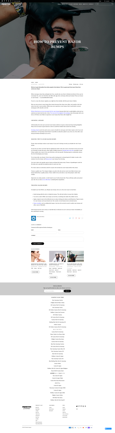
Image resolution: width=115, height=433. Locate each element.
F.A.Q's (71, 4)
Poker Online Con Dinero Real (57, 334)
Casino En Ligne (57, 366)
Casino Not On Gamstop (57, 331)
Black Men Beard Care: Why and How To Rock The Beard (74, 264)
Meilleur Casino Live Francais (57, 312)
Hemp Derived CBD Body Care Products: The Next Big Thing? (39, 264)
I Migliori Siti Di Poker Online (57, 302)
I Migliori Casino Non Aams (57, 339)
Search (64, 407)
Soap (36, 420)
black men (75, 271)
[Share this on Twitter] (70, 218)
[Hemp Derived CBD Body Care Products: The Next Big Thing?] (39, 261)
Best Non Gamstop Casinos (57, 344)
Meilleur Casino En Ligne (57, 356)
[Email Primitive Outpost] (12, 1)
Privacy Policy (65, 415)
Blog (80, 4)
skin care (81, 84)
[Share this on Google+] (79, 218)
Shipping (64, 409)
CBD (32, 268)
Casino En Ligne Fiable (57, 378)
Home (59, 4)
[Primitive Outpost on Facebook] (4, 1)
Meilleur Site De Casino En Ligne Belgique (57, 368)
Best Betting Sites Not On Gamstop (57, 361)
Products (64, 4)
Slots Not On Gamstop (57, 353)
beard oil (56, 270)
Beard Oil (37, 407)
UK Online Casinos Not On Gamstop (57, 310)
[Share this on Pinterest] (76, 218)
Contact (91, 4)
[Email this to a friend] (82, 218)
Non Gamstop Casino (57, 307)
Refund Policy (65, 417)
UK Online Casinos (57, 314)
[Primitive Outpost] (9, 5)
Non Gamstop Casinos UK (57, 351)
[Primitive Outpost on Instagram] (10, 1)
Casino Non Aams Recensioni (57, 380)
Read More (35, 272)
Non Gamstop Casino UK (57, 358)
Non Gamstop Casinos (57, 300)
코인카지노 (57, 383)
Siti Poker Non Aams (57, 397)
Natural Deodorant (39, 422)
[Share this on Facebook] (73, 218)
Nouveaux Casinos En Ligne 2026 (57, 387)
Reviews (76, 4)
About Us (85, 4)
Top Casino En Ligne (57, 375)
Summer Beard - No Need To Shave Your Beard (56, 264)
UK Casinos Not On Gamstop (57, 305)
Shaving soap (75, 84)
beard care (60, 268)
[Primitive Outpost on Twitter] (2, 1)
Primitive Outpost (28, 427)
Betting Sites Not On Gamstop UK (57, 322)
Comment (33, 235)
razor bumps (35, 97)
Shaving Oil (37, 415)
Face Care (37, 417)
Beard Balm (37, 409)
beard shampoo (52, 271)
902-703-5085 (17, 1)
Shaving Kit (51, 410)
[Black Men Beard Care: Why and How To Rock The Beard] (75, 261)
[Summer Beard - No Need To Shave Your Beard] (57, 261)
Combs (50, 407)
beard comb (51, 270)
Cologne (37, 410)
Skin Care (39, 268)
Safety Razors (51, 409)
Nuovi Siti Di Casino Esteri (57, 370)
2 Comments (69, 268)
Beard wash (58, 271)
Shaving (70, 84)
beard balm (54, 268)
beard (50, 268)
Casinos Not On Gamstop (58, 319)
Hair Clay (37, 412)
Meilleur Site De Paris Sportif (58, 400)
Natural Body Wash (39, 423)
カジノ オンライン (57, 329)
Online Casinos (57, 324)
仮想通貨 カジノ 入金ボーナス (57, 373)
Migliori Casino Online (57, 395)
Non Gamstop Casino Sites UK (57, 349)
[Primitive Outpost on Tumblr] (8, 1)
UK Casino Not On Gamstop (57, 317)
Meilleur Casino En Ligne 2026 (57, 392)
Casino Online (57, 363)
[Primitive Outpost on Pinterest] (6, 1)
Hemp (35, 268)
